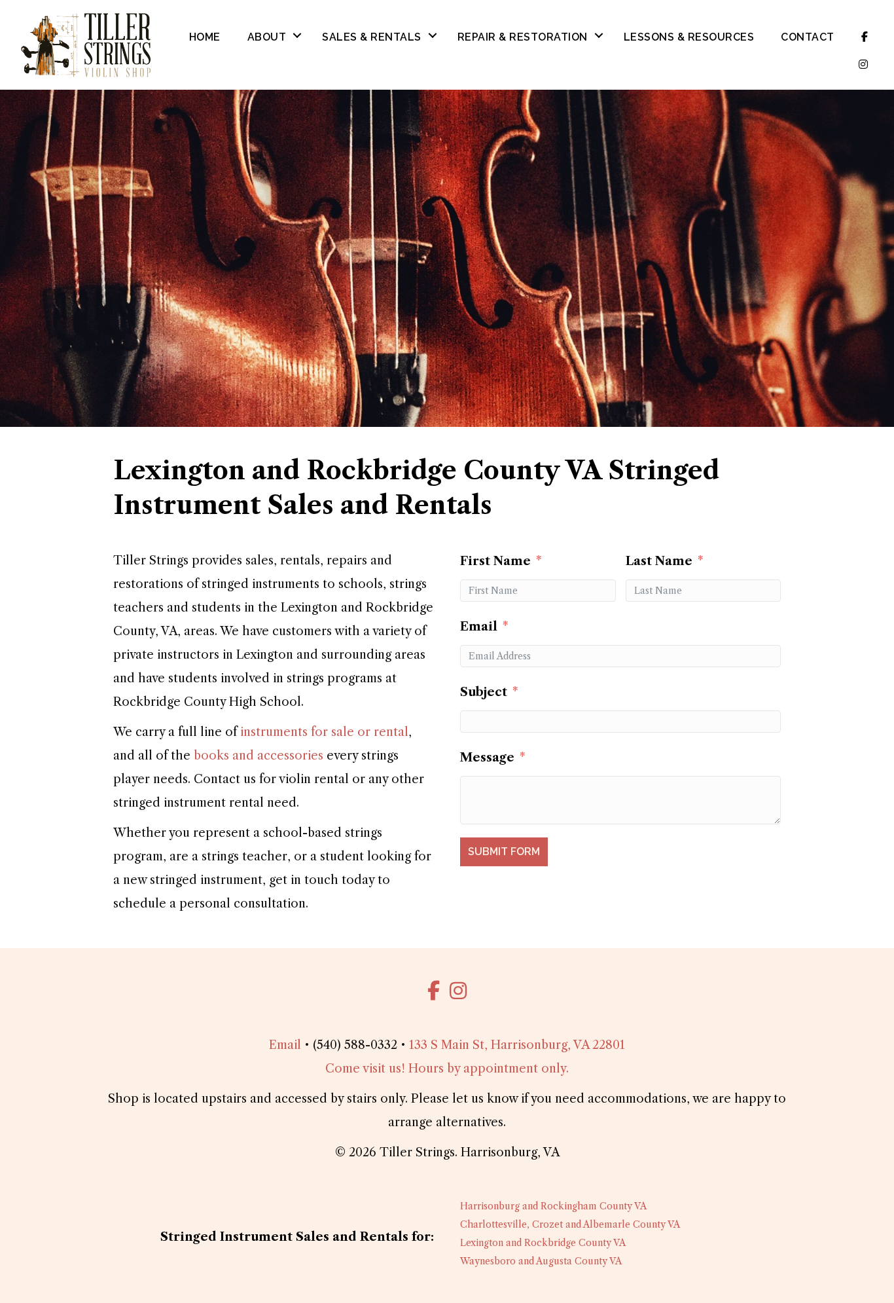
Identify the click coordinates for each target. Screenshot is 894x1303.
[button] (297, 35)
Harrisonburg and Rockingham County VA (553, 1206)
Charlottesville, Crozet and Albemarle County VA (570, 1224)
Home (205, 37)
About (267, 37)
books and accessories (258, 755)
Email (478, 626)
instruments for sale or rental (324, 732)
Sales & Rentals (371, 37)
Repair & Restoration (522, 37)
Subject (483, 692)
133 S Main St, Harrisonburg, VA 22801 (517, 1045)
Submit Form (504, 851)
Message (487, 757)
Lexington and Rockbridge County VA (543, 1243)
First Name (495, 561)
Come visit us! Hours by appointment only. (447, 1068)
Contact (807, 37)
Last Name (659, 561)
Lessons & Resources (689, 37)
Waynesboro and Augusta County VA (541, 1261)
